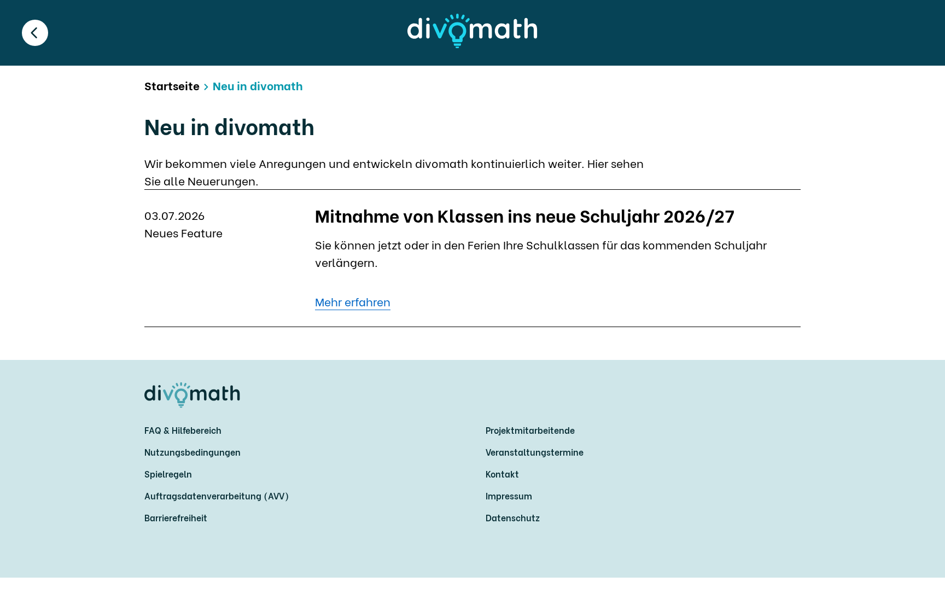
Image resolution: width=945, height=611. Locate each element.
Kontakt (502, 473)
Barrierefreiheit (175, 517)
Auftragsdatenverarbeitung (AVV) (216, 495)
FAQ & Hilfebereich (182, 429)
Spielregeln (168, 473)
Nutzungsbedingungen (192, 451)
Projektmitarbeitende (530, 429)
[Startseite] (472, 31)
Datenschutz (513, 517)
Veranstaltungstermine (535, 451)
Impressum (509, 495)
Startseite (172, 85)
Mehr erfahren (352, 301)
